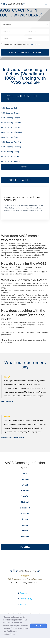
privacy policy (34, 44)
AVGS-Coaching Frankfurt (11, 142)
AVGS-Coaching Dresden (10, 127)
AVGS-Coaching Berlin (9, 108)
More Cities (25, 547)
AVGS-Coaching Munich (10, 156)
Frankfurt (25, 496)
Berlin (25, 473)
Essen (25, 519)
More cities (25, 167)
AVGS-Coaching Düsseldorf (11, 132)
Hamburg (25, 479)
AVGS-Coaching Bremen (10, 113)
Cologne (25, 490)
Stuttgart (25, 502)
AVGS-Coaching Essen (9, 137)
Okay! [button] (38, 626)
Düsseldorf (25, 508)
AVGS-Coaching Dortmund (11, 123)
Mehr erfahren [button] (9, 634)
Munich (25, 485)
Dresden (25, 536)
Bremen (25, 531)
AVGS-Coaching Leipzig (10, 152)
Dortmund (25, 513)
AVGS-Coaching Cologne (10, 118)
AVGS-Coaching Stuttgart (11, 161)
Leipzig (25, 525)
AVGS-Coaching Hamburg (11, 147)
